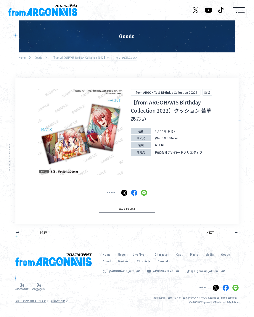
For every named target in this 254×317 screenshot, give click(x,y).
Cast (179, 254)
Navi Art (124, 261)
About (107, 261)
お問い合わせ (58, 300)
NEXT (210, 232)
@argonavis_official (205, 271)
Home (22, 57)
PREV (43, 232)
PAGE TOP (245, 304)
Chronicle (143, 261)
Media (209, 254)
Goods (38, 57)
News (122, 254)
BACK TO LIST (127, 208)
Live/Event (140, 254)
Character (162, 254)
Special (163, 261)
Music (194, 254)
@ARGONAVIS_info (122, 271)
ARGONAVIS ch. (163, 271)
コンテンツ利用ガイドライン (30, 300)
